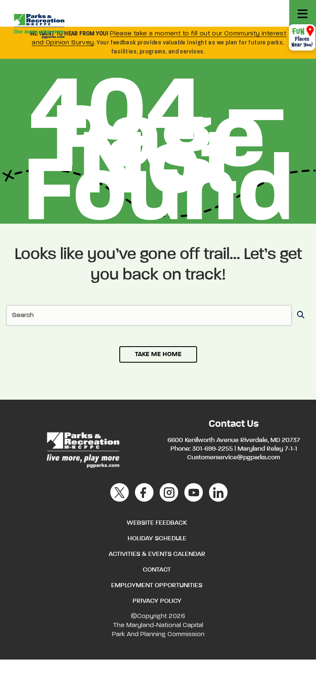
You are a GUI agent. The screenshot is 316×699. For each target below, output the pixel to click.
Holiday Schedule (157, 538)
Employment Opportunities (156, 585)
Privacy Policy (156, 601)
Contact (157, 570)
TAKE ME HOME (158, 354)
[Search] (299, 315)
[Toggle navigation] (302, 13)
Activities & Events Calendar (157, 554)
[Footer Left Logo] (82, 448)
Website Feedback (157, 523)
